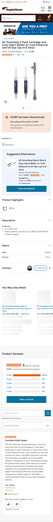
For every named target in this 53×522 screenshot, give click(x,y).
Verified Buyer (12, 494)
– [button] (49, 199)
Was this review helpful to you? (19, 499)
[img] (7, 55)
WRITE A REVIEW (26, 400)
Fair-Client (9, 485)
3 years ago (9, 490)
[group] (37, 175)
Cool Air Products (15, 52)
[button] (8, 54)
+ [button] (50, 268)
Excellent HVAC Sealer (16, 440)
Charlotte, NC (10, 488)
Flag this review (12, 509)
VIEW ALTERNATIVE (26, 189)
